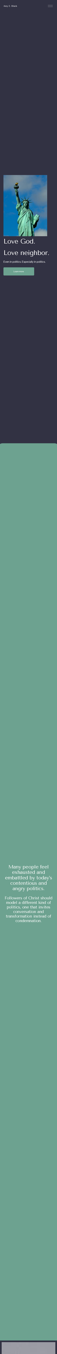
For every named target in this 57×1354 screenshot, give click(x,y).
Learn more (19, 271)
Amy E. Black (10, 6)
